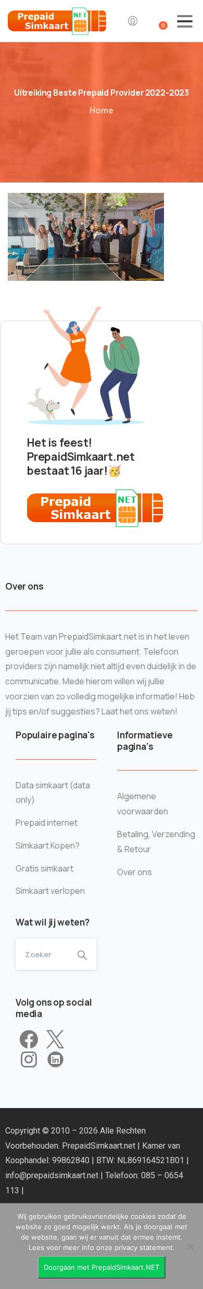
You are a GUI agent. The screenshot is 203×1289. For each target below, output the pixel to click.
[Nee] (190, 1246)
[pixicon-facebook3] (29, 1040)
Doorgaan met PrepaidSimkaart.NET (101, 1267)
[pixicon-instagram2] (29, 1060)
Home (101, 110)
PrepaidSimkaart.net (99, 1146)
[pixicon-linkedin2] (55, 1060)
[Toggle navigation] (184, 21)
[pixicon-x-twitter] (55, 1040)
